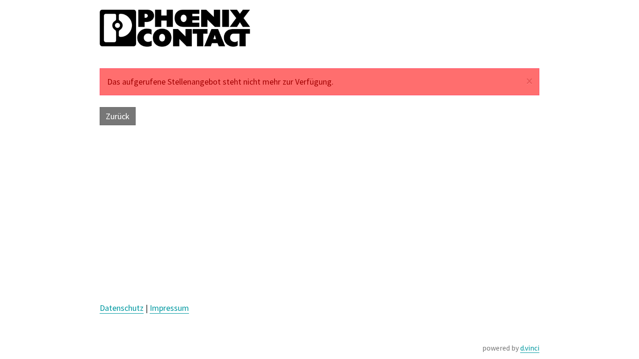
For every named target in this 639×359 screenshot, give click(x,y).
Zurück (118, 116)
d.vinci (529, 347)
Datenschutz (122, 307)
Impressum (169, 307)
